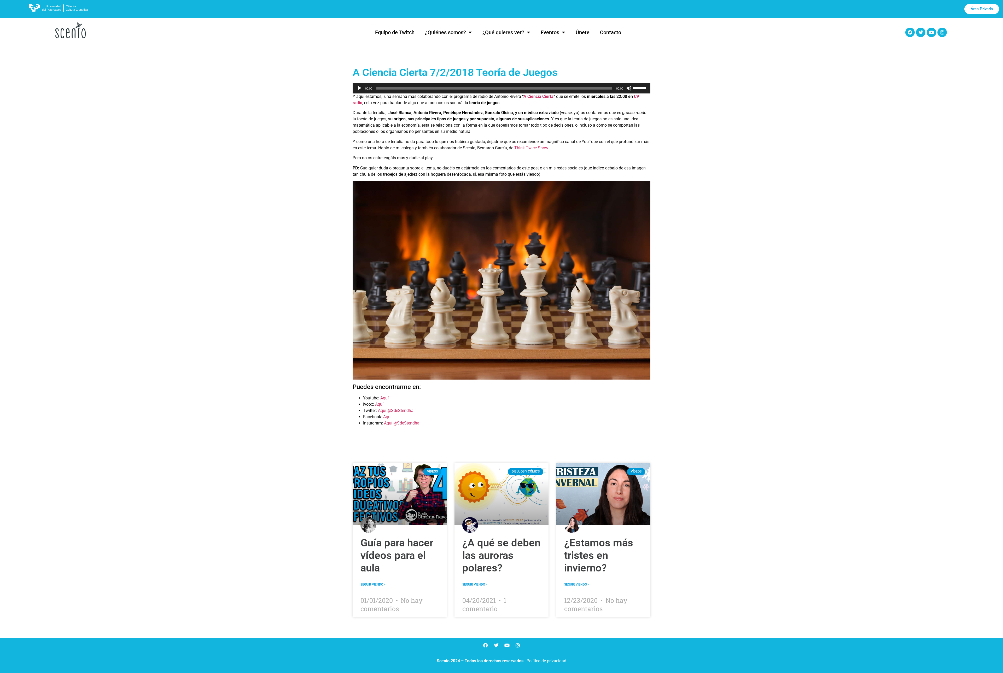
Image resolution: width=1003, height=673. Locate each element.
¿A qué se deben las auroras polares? (501, 555)
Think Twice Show (531, 147)
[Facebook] (910, 32)
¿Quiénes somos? (445, 32)
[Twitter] (920, 32)
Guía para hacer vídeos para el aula (396, 555)
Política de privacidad (546, 660)
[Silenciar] (629, 88)
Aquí (384, 397)
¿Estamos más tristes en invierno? (598, 555)
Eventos (550, 32)
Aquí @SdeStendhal (396, 410)
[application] (501, 88)
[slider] (640, 87)
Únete (583, 32)
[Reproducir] (359, 88)
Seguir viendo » (373, 584)
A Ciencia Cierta (538, 96)
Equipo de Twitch (395, 32)
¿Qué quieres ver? (503, 32)
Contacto (610, 32)
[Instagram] (942, 32)
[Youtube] (931, 32)
